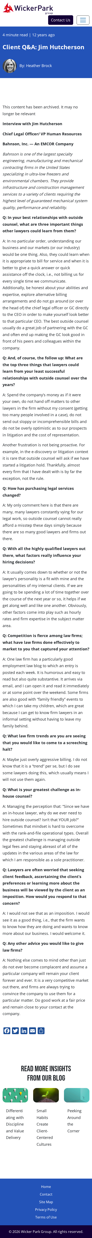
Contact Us (60, 19)
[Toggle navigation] (83, 20)
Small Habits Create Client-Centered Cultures (45, 1127)
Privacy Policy (46, 1209)
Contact (46, 1194)
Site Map (46, 1202)
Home (46, 1186)
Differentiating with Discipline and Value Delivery (15, 1124)
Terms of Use (46, 1217)
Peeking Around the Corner (74, 1120)
